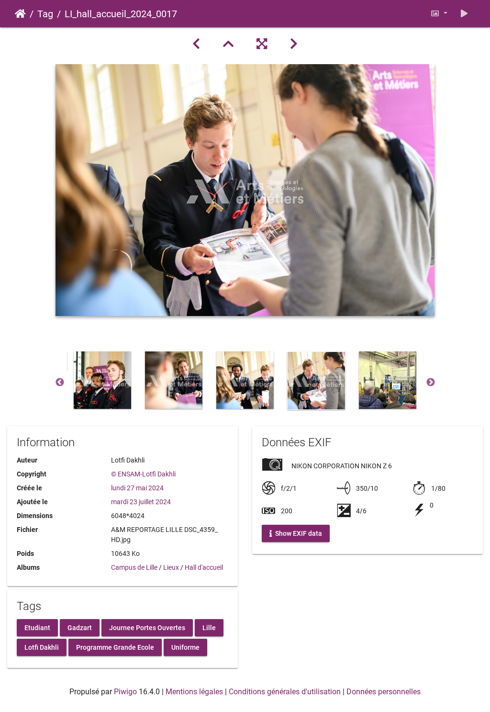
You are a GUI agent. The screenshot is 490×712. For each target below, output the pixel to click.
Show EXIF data (298, 533)
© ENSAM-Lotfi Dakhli (143, 474)
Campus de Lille (134, 567)
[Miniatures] (228, 44)
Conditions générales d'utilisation (285, 691)
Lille (209, 627)
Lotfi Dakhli (41, 647)
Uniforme (185, 647)
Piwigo (125, 691)
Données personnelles (383, 691)
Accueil (20, 14)
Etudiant (37, 627)
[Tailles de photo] (439, 13)
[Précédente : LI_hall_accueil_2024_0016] (196, 44)
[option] (102, 380)
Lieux (171, 567)
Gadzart (79, 627)
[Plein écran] (261, 44)
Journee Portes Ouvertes (147, 627)
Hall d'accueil (204, 567)
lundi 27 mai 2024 (137, 488)
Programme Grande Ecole (115, 647)
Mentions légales (194, 691)
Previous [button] (60, 382)
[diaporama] (464, 13)
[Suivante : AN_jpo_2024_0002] (293, 44)
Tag (45, 14)
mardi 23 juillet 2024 (141, 502)
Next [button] (430, 382)
